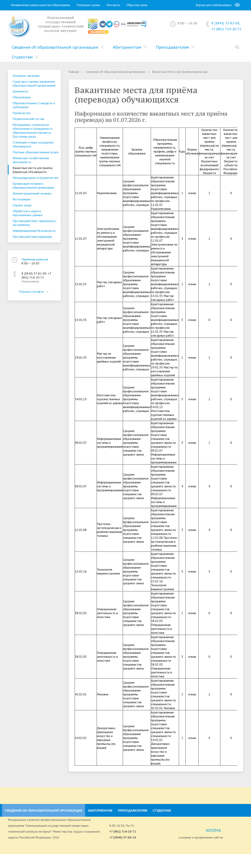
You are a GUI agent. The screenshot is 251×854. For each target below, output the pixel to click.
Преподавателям (172, 47)
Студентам (22, 57)
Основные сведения (26, 76)
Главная (74, 72)
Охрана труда (22, 205)
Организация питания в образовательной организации (33, 185)
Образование (22, 97)
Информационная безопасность (34, 231)
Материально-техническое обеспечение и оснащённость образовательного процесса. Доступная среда (33, 130)
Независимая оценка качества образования (40, 5)
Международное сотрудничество (35, 178)
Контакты (113, 5)
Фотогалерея (21, 199)
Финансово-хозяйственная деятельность (31, 160)
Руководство (22, 113)
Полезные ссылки (88, 5)
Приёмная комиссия (35, 259)
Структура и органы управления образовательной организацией (34, 83)
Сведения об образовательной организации (55, 47)
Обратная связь (136, 5)
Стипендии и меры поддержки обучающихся (33, 144)
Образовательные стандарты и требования (34, 105)
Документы (20, 91)
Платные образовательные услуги (35, 152)
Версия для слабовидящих (214, 5)
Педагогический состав (28, 119)
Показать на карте (31, 291)
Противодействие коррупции (32, 236)
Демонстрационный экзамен (32, 193)
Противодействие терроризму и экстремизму (34, 223)
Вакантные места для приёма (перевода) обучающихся (32, 170)
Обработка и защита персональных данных (28, 213)
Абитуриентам (127, 47)
